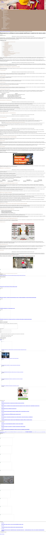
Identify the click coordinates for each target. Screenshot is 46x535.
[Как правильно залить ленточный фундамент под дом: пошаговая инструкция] (5, 461)
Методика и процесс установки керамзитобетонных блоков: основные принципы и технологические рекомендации (18, 297)
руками (26, 431)
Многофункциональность (7, 55)
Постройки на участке (5, 23)
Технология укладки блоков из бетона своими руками (8, 286)
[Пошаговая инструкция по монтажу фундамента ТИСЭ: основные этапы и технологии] (7, 483)
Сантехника (4, 15)
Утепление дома (5, 25)
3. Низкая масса (6, 43)
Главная (1, 31)
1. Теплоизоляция (6, 42)
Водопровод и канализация (6, 18)
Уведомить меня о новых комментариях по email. (7, 335)
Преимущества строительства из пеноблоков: (9, 53)
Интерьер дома (5, 19)
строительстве (15, 273)
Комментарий (2, 328)
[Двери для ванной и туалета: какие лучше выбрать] (5, 497)
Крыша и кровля (5, 20)
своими (30, 431)
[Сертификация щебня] (7, 475)
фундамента (1, 432)
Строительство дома (5, 17)
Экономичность (6, 48)
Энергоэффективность (7, 47)
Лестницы (4, 21)
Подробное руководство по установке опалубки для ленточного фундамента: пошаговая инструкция (16, 319)
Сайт (0, 332)
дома (5, 431)
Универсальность (6, 54)
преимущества (12, 273)
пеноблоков (8, 273)
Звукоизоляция (6, 49)
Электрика (4, 27)
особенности (5, 273)
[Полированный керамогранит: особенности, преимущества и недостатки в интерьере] (5, 378)
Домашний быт (4, 28)
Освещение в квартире (5, 14)
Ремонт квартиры (4, 10)
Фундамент (8, 31)
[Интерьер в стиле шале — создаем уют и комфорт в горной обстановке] (6, 453)
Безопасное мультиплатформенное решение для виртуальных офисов (9, 358)
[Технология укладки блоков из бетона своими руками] (7, 285)
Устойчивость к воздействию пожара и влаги (8, 51)
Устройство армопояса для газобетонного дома (7, 308)
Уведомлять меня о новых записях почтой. (6, 336)
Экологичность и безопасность (6, 46)
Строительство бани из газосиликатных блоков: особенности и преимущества (15, 122)
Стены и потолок (5, 16)
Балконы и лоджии (5, 11)
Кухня (3, 13)
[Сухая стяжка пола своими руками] (7, 489)
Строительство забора (5, 24)
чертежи (3, 432)
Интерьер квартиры (5, 12)
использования (2, 273)
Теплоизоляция (6, 50)
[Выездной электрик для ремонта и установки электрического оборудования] (5, 364)
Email (1, 331)
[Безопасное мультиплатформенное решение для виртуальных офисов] (5, 357)
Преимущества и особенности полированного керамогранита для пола (10, 385)
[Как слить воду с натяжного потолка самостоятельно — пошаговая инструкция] (6, 445)
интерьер (11, 431)
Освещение (4, 22)
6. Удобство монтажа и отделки (8, 45)
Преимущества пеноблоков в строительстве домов (9, 41)
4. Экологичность (6, 44)
